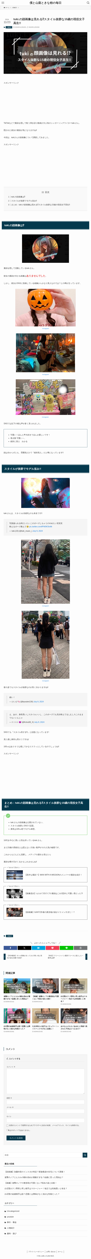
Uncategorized (13, 1211)
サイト (9, 1116)
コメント (11, 1067)
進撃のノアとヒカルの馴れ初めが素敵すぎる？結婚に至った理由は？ (34, 1177)
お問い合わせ (51, 1252)
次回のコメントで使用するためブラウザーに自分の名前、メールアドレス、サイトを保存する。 (44, 1125)
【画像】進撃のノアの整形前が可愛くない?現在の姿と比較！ (31, 1183)
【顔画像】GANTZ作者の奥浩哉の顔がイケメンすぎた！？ (50, 912)
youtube (10, 1217)
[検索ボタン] (88, 3)
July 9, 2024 (38, 531)
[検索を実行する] (85, 1155)
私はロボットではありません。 (19, 1130)
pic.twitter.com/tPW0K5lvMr (40, 527)
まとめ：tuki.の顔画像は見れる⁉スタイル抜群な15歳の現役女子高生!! (40, 205)
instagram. (45, 417)
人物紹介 (9, 27)
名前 (9, 1098)
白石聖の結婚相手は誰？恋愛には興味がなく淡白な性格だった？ (32, 1194)
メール (10, 1107)
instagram (45, 328)
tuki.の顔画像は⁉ (18, 197)
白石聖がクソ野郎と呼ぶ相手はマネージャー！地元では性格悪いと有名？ (36, 1188)
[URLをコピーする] (80, 948)
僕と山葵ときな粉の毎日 (45, 2)
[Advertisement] (45, 101)
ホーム (60, 1252)
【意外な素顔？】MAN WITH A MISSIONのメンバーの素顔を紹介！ (53, 875)
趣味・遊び (11, 1233)
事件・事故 (11, 1222)
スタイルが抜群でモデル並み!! (24, 201)
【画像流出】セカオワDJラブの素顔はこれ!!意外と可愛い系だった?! (54, 893)
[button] (10, 948)
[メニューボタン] (3, 3)
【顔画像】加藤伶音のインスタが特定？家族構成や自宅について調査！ (35, 1172)
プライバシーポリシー (36, 1252)
